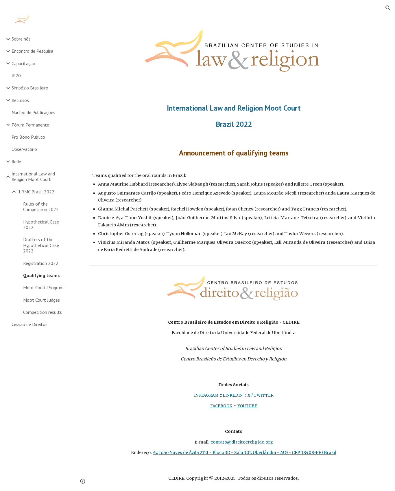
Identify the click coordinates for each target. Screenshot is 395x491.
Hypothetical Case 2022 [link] (41, 224)
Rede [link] (16, 161)
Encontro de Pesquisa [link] (32, 51)
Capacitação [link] (23, 63)
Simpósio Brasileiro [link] (30, 88)
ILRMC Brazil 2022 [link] (35, 192)
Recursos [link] (20, 100)
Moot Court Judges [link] (41, 300)
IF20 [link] (16, 75)
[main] (234, 115)
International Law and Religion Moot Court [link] (33, 176)
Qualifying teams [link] (41, 275)
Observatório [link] (24, 149)
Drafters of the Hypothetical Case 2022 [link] (41, 245)
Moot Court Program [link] (43, 287)
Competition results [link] (42, 312)
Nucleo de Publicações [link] (33, 112)
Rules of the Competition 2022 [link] (41, 206)
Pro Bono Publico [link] (28, 137)
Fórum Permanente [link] (30, 125)
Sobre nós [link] (21, 39)
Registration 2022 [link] (40, 263)
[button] (388, 8)
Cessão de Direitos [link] (29, 324)
